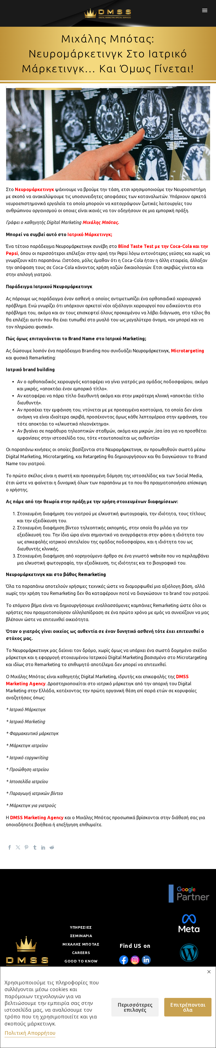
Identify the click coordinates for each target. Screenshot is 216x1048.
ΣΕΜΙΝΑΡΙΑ (81, 936)
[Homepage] (108, 13)
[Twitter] (18, 847)
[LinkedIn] (43, 847)
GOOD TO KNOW (81, 961)
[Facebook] (9, 847)
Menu (204, 10)
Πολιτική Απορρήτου (29, 1032)
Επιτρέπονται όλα (188, 1007)
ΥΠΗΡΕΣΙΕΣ (81, 927)
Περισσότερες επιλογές (135, 1007)
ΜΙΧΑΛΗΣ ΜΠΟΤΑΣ (80, 944)
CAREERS (81, 953)
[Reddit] (52, 847)
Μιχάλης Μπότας (100, 222)
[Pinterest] (26, 847)
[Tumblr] (35, 847)
